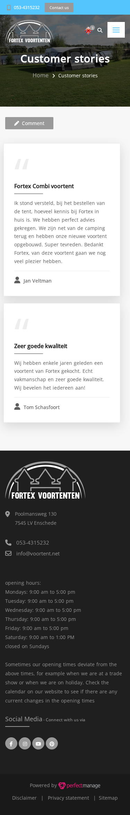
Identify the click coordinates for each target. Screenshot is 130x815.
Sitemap (108, 797)
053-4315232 (27, 7)
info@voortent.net (38, 553)
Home (41, 75)
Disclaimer (24, 797)
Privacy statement (68, 797)
